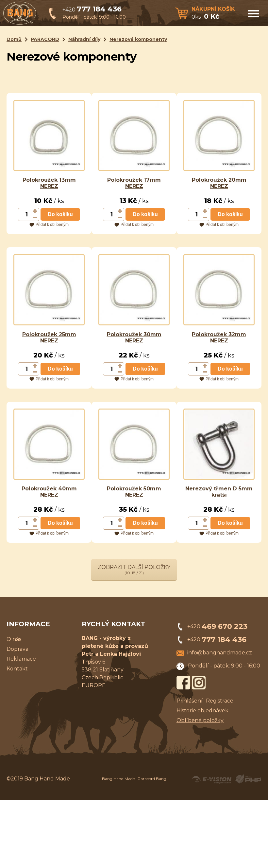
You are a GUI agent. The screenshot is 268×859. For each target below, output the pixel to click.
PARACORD (45, 39)
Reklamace (21, 659)
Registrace (219, 701)
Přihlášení (189, 701)
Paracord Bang (152, 778)
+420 (92, 10)
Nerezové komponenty (138, 39)
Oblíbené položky (200, 720)
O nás (14, 639)
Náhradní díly (84, 39)
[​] (35, 211)
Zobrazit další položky (134, 569)
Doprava (17, 649)
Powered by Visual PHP (247, 779)
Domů (14, 39)
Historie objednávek (202, 710)
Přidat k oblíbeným (52, 224)
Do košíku (60, 214)
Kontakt (17, 669)
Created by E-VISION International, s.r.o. (211, 779)
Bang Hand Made (118, 778)
